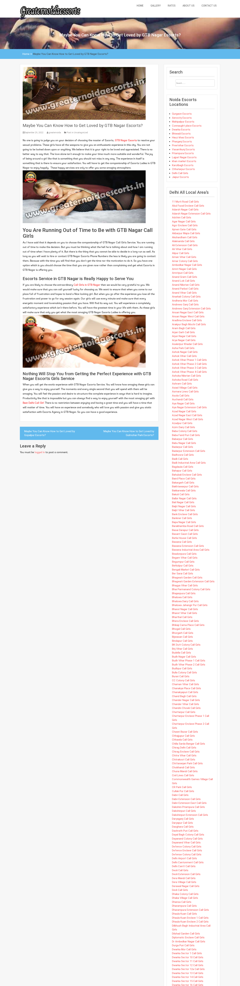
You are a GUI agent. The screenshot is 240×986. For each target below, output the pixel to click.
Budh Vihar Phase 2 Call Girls (188, 664)
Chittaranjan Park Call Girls (187, 763)
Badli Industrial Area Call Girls (189, 462)
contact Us (209, 5)
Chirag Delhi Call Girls (184, 747)
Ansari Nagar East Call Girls (188, 312)
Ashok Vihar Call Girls (184, 356)
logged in (40, 452)
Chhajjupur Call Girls (183, 735)
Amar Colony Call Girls (185, 261)
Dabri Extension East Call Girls (189, 803)
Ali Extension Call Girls (185, 245)
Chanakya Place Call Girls (186, 688)
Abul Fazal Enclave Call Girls (188, 205)
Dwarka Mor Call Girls (184, 949)
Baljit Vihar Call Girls (183, 510)
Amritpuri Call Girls (182, 272)
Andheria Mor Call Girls (185, 300)
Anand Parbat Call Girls (185, 288)
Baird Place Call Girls (184, 478)
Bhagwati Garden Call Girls (187, 577)
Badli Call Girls (180, 458)
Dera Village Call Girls (184, 882)
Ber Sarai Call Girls (182, 573)
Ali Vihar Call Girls (182, 249)
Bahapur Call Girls (182, 470)
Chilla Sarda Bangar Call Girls (188, 743)
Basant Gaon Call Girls (185, 534)
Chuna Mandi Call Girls (185, 771)
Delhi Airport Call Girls (184, 858)
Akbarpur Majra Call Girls (186, 233)
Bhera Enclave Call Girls (185, 621)
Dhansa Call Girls (181, 902)
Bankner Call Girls (182, 518)
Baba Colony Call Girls (184, 431)
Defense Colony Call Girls (186, 854)
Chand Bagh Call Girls (184, 696)
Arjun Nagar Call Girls (184, 336)
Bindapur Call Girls (182, 640)
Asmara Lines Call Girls (185, 391)
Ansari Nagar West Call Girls (188, 316)
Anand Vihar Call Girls (184, 292)
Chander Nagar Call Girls (186, 700)
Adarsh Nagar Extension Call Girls (191, 213)
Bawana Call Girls (182, 541)
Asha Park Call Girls (183, 348)
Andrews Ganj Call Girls (185, 304)
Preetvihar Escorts (183, 145)
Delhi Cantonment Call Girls (188, 862)
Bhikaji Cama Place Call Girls (188, 625)
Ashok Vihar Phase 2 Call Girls (189, 364)
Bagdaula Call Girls (182, 466)
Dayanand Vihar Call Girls (186, 842)
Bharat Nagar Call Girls (185, 609)
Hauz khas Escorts (183, 137)
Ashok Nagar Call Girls (185, 352)
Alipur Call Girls (180, 253)
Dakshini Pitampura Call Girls (188, 807)
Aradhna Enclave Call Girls (187, 320)
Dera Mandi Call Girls (184, 878)
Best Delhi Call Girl (33, 403)
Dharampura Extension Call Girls (190, 909)
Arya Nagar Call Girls (184, 340)
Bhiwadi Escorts (181, 133)
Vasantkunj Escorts (183, 149)
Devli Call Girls (180, 890)
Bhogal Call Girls (181, 628)
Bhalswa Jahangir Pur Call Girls (189, 605)
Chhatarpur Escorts (183, 169)
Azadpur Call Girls (182, 423)
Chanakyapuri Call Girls (185, 692)
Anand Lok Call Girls (183, 280)
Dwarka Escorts (181, 129)
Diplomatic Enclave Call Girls (188, 937)
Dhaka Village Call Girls (185, 897)
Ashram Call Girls (182, 383)
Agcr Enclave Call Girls (185, 225)
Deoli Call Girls (180, 870)
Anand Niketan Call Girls (186, 284)
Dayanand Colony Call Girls (187, 838)
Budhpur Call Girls (182, 668)
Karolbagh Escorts (182, 165)
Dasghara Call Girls (183, 826)
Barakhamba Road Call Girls (188, 526)
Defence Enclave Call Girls (187, 850)
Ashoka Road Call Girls (185, 379)
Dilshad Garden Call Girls (186, 933)
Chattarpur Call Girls (183, 712)
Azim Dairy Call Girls (183, 427)
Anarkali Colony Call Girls (186, 296)
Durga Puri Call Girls (183, 945)
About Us (188, 5)
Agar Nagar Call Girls (184, 221)
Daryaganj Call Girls (183, 818)
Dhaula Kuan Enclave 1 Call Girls (190, 917)
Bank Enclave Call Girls (185, 514)
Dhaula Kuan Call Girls (184, 913)
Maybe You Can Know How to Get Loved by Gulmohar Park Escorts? (128, 433)
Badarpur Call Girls (182, 447)
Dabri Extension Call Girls (186, 799)
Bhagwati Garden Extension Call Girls (193, 581)
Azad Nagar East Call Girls (187, 415)
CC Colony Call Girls (183, 680)
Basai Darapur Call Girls (185, 530)
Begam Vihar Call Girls (184, 557)
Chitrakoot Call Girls (183, 759)
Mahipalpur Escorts (183, 121)
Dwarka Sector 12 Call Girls (187, 965)
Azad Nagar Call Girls (184, 411)
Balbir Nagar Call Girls (184, 498)
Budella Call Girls (181, 652)
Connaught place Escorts (187, 125)
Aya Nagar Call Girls (183, 403)
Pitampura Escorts (183, 153)
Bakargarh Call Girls (183, 482)
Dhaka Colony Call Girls (185, 894)
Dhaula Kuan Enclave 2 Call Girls (190, 921)
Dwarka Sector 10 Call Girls (187, 957)
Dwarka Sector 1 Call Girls (187, 953)
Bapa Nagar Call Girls (184, 522)
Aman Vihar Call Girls (184, 257)
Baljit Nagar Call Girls (184, 506)
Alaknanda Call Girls (183, 241)
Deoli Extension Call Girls (186, 874)
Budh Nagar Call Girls (184, 656)
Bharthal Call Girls (182, 617)
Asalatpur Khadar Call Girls (187, 344)
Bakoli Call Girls (181, 494)
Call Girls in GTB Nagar (87, 285)
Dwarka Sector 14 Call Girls (187, 977)
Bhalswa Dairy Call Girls (185, 601)
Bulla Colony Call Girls (184, 672)
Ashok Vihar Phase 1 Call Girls (189, 359)
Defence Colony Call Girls (186, 846)
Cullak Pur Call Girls (183, 791)
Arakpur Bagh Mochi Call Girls (189, 324)
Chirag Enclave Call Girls (186, 751)
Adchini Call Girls (181, 217)
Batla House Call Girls (184, 538)
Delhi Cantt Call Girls (184, 866)
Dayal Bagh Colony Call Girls (188, 834)
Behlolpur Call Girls (182, 565)
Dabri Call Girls (180, 795)
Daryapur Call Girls (182, 822)
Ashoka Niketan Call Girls (186, 375)
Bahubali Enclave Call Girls (187, 474)
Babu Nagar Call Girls (184, 443)
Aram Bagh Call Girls (184, 328)
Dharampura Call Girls (184, 905)
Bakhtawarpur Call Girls (185, 486)
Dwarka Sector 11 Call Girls (187, 961)
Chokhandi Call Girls (183, 767)
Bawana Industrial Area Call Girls (190, 549)
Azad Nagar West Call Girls (187, 419)
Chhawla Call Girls (182, 739)
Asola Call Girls (180, 395)
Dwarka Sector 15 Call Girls (187, 981)
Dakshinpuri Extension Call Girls (190, 815)
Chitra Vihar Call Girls (184, 755)
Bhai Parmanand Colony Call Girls (191, 589)
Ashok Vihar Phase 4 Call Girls (189, 371)
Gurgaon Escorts (182, 113)
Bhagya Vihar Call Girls (185, 585)
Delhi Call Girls (180, 173)
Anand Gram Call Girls (184, 276)
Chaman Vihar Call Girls (185, 684)
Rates (172, 5)
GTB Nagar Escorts (126, 140)
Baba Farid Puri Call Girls (186, 435)
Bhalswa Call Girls (182, 597)
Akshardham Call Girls (184, 237)
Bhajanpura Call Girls (184, 593)
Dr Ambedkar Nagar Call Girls (188, 941)
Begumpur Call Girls (183, 561)
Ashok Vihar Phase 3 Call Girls (189, 367)
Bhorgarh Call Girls (182, 633)
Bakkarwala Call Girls (184, 490)
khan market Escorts (184, 161)
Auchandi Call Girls (182, 399)
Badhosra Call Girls (183, 454)
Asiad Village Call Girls (184, 387)
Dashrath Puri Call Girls (185, 830)
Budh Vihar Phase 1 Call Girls (188, 660)
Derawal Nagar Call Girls (185, 886)
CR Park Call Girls (182, 787)
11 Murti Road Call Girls (185, 201)
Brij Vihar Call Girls (182, 648)
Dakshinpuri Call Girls (184, 810)
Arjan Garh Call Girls (183, 332)
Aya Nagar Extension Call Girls (189, 407)
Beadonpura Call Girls (184, 553)
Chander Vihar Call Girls (185, 704)
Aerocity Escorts (182, 117)
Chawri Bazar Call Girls (185, 731)
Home (140, 5)
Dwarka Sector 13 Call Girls (187, 973)
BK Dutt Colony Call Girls (186, 644)
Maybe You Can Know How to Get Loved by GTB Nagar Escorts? (83, 125)
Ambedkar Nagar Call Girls (187, 265)
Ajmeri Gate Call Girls (184, 229)
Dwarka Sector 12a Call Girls (188, 969)
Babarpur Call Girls (182, 439)
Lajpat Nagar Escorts (184, 157)
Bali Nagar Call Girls (183, 502)
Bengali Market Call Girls (186, 569)
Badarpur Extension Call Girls (188, 451)
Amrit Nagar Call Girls (184, 269)
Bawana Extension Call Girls (188, 546)
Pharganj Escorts (182, 141)
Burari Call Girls (180, 676)
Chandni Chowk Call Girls (186, 708)
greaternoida (54, 132)
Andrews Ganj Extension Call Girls (191, 308)
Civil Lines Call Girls (183, 775)
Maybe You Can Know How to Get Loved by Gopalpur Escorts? (49, 433)
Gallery (156, 5)
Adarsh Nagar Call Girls (185, 209)
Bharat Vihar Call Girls (184, 613)
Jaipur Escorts (180, 177)
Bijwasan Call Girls (182, 636)
